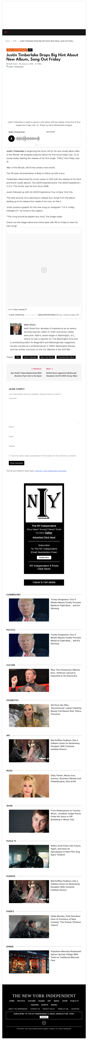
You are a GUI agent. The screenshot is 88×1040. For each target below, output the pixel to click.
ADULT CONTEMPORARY (16, 50)
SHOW (64, 1001)
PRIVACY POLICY (49, 1009)
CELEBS (41, 1001)
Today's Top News (44, 582)
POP (30, 50)
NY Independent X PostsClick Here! (44, 567)
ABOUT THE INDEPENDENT (18, 1009)
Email (11, 436)
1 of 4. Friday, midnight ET (17, 309)
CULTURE (32, 1001)
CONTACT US (35, 1009)
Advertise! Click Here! (44, 537)
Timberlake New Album (66, 357)
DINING (54, 1005)
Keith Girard (12, 64)
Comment (13, 398)
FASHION (35, 1005)
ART (49, 1001)
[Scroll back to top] (44, 1023)
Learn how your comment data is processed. (51, 471)
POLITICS (21, 1001)
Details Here (44, 1017)
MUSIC (56, 1001)
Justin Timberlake (31, 315)
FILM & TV (74, 1001)
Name (12, 427)
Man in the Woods (47, 357)
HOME (11, 1001)
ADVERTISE (75, 1009)
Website (12, 446)
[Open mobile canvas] (6, 32)
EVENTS (44, 1005)
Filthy (18, 357)
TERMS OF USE (63, 1009)
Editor (48, 532)
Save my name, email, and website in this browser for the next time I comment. (43, 456)
